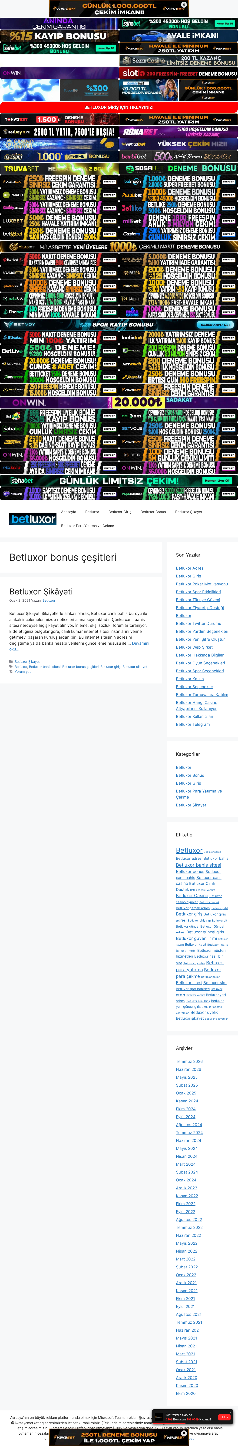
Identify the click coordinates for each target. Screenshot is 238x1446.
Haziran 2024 (188, 1140)
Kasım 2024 (187, 1101)
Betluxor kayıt (195, 944)
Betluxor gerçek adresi (193, 908)
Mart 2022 (185, 1259)
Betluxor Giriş (120, 512)
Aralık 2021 (186, 1282)
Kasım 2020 (187, 1385)
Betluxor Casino (192, 895)
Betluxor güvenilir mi (196, 938)
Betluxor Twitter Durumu (198, 623)
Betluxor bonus (190, 871)
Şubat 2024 (187, 1172)
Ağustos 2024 (189, 1124)
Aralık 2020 (186, 1377)
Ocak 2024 (186, 1180)
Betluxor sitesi (189, 982)
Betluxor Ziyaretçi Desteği (200, 607)
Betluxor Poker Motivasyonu (202, 584)
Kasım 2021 (187, 1290)
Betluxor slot (215, 982)
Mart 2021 (185, 1354)
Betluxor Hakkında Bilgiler (200, 655)
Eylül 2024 (185, 1116)
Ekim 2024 (186, 1109)
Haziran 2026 (188, 1069)
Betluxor (92, 512)
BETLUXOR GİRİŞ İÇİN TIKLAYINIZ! (119, 107)
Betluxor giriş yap (199, 920)
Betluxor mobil (186, 950)
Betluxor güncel (187, 926)
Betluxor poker (210, 976)
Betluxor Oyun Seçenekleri (200, 663)
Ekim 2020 (186, 1393)
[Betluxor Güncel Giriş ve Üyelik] (32, 518)
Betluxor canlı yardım (202, 890)
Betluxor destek (209, 902)
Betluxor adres (212, 851)
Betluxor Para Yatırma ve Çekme (87, 526)
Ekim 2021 (185, 1298)
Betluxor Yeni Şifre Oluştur (200, 639)
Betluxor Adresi (190, 568)
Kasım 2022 (187, 1196)
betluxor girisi (220, 908)
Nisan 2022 (186, 1251)
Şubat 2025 (187, 1085)
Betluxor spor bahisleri (193, 989)
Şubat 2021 (186, 1362)
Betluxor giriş (110, 667)
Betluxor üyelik (204, 1012)
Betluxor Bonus (153, 512)
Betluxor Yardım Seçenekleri (202, 631)
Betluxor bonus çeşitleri (80, 667)
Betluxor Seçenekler (194, 686)
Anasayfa (68, 512)
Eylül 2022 (185, 1211)
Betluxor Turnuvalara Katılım (202, 694)
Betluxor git (219, 920)
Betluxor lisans (217, 944)
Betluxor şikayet (134, 667)
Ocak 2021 (186, 1369)
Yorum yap (23, 671)
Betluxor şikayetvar (216, 1018)
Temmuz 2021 (189, 1322)
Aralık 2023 (186, 1188)
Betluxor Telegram (193, 724)
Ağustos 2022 (189, 1219)
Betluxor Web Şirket (194, 647)
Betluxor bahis (216, 858)
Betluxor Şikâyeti (41, 591)
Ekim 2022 (185, 1203)
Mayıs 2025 (187, 1077)
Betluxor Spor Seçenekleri (200, 671)
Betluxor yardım (195, 995)
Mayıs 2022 (187, 1243)
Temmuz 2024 (189, 1132)
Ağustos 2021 (189, 1314)
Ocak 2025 (186, 1093)
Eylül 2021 (185, 1306)
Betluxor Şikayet (188, 512)
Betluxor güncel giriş (205, 932)
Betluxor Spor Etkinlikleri (198, 592)
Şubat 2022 (187, 1267)
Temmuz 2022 (189, 1227)
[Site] (59, 181)
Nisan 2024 (187, 1156)
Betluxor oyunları (194, 963)
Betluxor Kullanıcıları (194, 716)
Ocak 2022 (186, 1275)
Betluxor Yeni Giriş (198, 1001)
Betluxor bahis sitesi (44, 667)
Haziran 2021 (188, 1330)
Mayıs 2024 (187, 1148)
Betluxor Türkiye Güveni (198, 599)
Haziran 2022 (188, 1235)
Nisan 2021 (186, 1346)
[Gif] (119, 246)
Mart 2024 (186, 1164)
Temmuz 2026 (189, 1061)
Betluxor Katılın (190, 679)
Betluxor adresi (189, 858)
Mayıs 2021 (186, 1338)
